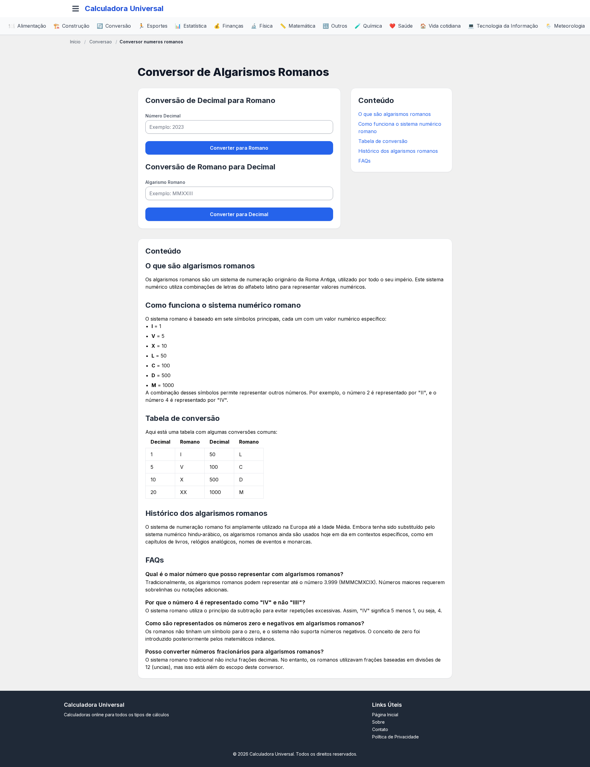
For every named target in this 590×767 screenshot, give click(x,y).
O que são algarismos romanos (394, 114)
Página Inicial (385, 714)
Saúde (401, 26)
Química (368, 26)
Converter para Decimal (239, 214)
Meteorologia (565, 26)
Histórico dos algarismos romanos (398, 151)
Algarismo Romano (165, 182)
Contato (380, 729)
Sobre (378, 722)
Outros (335, 26)
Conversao (100, 41)
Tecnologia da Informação (503, 26)
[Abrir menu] (75, 8)
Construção (71, 26)
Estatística (190, 26)
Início (75, 41)
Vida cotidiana (440, 26)
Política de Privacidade (395, 736)
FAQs (364, 161)
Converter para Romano (239, 148)
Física (262, 26)
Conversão (114, 26)
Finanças (228, 26)
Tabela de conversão (382, 141)
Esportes (152, 26)
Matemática (297, 26)
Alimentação (27, 26)
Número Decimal (163, 115)
